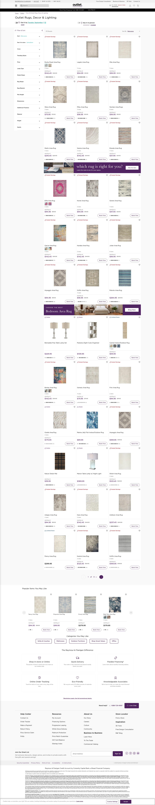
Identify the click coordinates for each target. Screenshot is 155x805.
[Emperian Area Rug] (65, 604)
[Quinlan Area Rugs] (125, 94)
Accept (126, 801)
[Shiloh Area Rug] (125, 461)
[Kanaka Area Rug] (92, 233)
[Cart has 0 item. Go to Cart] (138, 6)
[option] (40, 613)
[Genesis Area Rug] (92, 375)
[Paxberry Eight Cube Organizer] (92, 330)
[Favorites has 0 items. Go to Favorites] (134, 6)
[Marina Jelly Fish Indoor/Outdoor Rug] (92, 420)
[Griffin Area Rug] (125, 543)
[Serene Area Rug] (92, 135)
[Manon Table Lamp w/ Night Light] (92, 461)
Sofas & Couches (44, 641)
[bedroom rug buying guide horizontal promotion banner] (92, 309)
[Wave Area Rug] (60, 94)
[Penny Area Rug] (60, 543)
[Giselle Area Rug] (60, 420)
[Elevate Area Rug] (125, 135)
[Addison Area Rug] (125, 502)
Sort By (124, 31)
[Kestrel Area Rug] (92, 543)
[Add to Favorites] (74, 37)
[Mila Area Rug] (125, 49)
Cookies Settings (112, 801)
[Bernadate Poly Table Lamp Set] (60, 330)
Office (114, 641)
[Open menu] (17, 5)
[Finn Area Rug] (125, 375)
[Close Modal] (42, 31)
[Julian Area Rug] (125, 233)
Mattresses (60, 641)
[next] (131, 612)
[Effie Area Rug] (60, 188)
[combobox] (34, 6)
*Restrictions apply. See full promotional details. (77, 698)
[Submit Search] (21, 6)
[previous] (24, 612)
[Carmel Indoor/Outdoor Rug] (125, 330)
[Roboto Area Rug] (125, 277)
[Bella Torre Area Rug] (114, 604)
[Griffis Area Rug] (92, 277)
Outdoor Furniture (78, 641)
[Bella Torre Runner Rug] (108, 617)
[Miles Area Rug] (92, 94)
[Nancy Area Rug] (40, 604)
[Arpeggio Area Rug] (60, 277)
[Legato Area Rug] (92, 49)
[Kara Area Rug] (92, 502)
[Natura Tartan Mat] (60, 461)
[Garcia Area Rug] (60, 233)
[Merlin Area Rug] (60, 135)
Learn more (79, 801)
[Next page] (101, 577)
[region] (77, 802)
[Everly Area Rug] (90, 604)
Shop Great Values (98, 641)
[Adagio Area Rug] (60, 502)
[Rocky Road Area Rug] (60, 49)
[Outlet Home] (77, 5)
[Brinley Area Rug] (60, 375)
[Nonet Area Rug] (92, 188)
